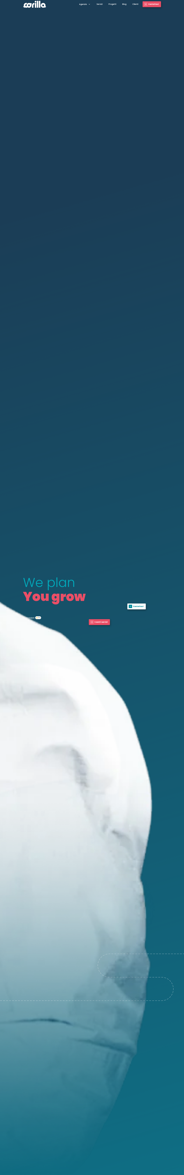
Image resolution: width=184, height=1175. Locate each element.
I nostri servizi (101, 622)
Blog (124, 6)
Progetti (112, 6)
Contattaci (153, 6)
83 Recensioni (28, 617)
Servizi (100, 6)
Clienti (135, 6)
